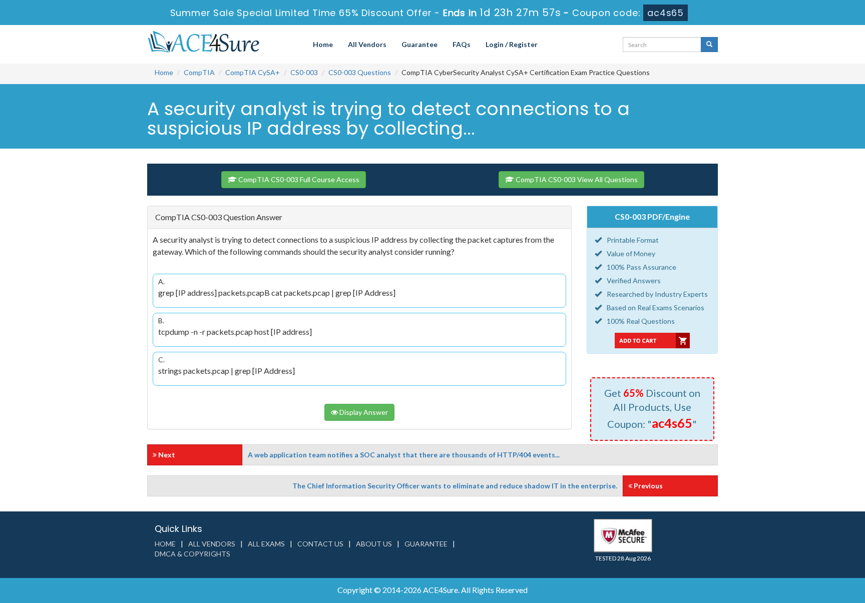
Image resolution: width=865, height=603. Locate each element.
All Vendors (367, 44)
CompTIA (199, 72)
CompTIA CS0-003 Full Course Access (298, 179)
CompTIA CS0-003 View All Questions (576, 179)
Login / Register (512, 44)
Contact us (320, 543)
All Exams (266, 543)
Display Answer (363, 412)
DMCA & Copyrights (192, 553)
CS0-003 (304, 72)
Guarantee (419, 44)
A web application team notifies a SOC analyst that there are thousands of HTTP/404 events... (404, 454)
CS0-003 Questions (359, 72)
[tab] (359, 217)
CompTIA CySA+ (252, 72)
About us (374, 543)
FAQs (462, 44)
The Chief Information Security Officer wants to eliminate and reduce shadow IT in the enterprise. (454, 485)
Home (323, 44)
